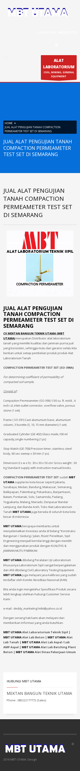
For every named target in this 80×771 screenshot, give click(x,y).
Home (8, 123)
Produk (13, 68)
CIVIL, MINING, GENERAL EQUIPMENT (58, 68)
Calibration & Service (19, 75)
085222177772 (67, 32)
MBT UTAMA (12, 632)
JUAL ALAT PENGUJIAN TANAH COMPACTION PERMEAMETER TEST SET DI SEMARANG (38, 316)
